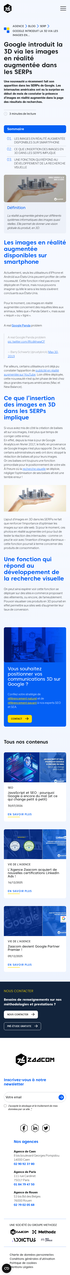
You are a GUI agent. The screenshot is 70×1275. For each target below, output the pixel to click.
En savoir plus (20, 814)
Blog (32, 26)
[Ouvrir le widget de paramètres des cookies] (6, 1268)
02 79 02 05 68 (24, 1204)
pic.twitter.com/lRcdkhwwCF (26, 341)
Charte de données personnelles (32, 1254)
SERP (43, 26)
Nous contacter (17, 1014)
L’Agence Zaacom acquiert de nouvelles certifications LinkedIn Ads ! (33, 873)
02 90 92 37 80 (24, 1164)
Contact (16, 718)
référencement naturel (22, 698)
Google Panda (21, 325)
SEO (10, 787)
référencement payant (22, 702)
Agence (18, 26)
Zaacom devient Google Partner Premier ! (34, 948)
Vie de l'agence (19, 864)
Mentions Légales (21, 1267)
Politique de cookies (23, 1262)
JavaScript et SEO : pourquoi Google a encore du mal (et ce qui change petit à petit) (32, 796)
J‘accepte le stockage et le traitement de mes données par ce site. (32, 1107)
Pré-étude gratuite (19, 1026)
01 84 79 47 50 (24, 1184)
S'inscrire (61, 1097)
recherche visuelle (34, 468)
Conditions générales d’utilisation (32, 1258)
